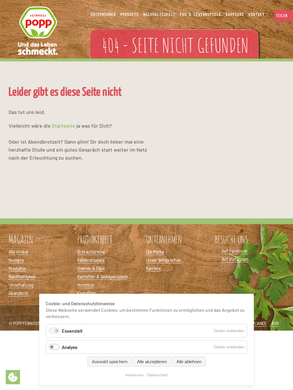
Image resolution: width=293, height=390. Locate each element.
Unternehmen (103, 14)
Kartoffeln (86, 293)
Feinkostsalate (90, 260)
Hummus (85, 285)
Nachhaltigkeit (22, 276)
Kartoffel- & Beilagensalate (102, 276)
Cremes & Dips (90, 268)
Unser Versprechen (163, 260)
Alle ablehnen (189, 361)
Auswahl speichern (109, 361)
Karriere (153, 268)
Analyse (70, 347)
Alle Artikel (18, 251)
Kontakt (256, 14)
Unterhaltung (21, 285)
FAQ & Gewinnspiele (200, 14)
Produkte (17, 268)
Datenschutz (157, 375)
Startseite (63, 125)
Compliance (255, 323)
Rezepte (16, 260)
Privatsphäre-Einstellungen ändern (13, 377)
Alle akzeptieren (152, 361)
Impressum (134, 375)
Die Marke (155, 251)
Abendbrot (18, 293)
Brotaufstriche (90, 251)
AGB (275, 323)
